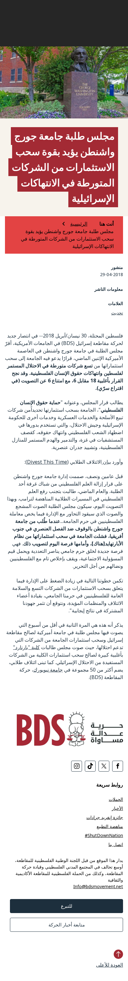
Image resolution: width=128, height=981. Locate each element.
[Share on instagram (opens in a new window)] (76, 766)
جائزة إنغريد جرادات (104, 817)
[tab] (101, 223)
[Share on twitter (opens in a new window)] (103, 766)
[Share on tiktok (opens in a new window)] (90, 766)
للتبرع (66, 906)
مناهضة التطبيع (110, 826)
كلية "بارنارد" (26, 647)
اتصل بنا (115, 844)
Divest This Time (47, 461)
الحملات (116, 799)
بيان (106, 461)
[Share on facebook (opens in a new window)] (117, 766)
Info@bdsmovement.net (98, 886)
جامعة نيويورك (48, 669)
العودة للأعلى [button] (109, 964)
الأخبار (117, 808)
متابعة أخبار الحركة (66, 924)
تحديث (117, 313)
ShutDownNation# (104, 835)
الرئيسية (78, 223)
